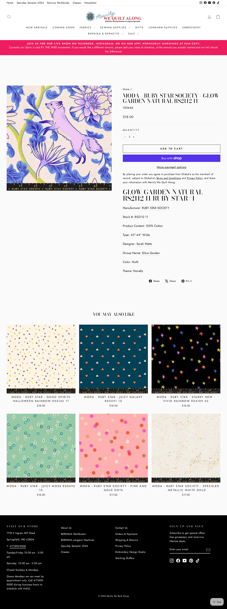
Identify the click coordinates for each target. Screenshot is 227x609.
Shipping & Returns (126, 540)
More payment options (171, 167)
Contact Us (121, 528)
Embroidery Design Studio (130, 552)
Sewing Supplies (114, 27)
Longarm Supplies (163, 27)
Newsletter (90, 3)
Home (10, 3)
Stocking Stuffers (124, 558)
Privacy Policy (123, 546)
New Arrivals (37, 27)
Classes (77, 3)
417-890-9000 (18, 546)
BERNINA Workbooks (73, 534)
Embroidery (191, 27)
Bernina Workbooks (58, 3)
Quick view (41, 389)
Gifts (139, 27)
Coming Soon (64, 27)
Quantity (131, 130)
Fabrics (86, 27)
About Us (66, 528)
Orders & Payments (126, 534)
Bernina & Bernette (104, 33)
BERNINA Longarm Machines (77, 540)
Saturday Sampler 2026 (30, 3)
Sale (132, 33)
